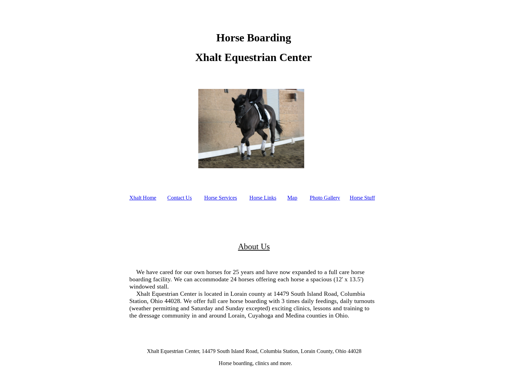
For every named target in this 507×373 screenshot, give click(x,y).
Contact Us (179, 198)
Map (292, 198)
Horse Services (220, 198)
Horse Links (262, 198)
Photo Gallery (325, 198)
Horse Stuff (362, 198)
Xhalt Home (142, 198)
